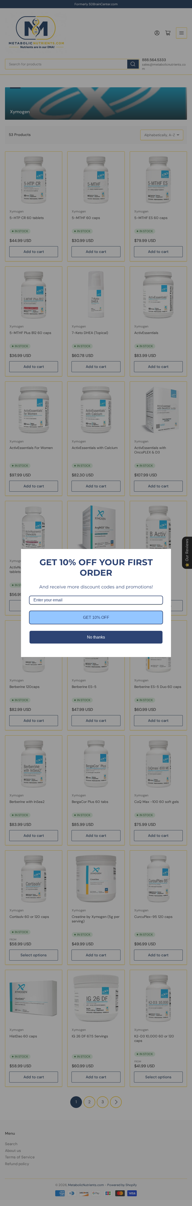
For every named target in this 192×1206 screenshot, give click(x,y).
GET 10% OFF (96, 617)
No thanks (96, 637)
